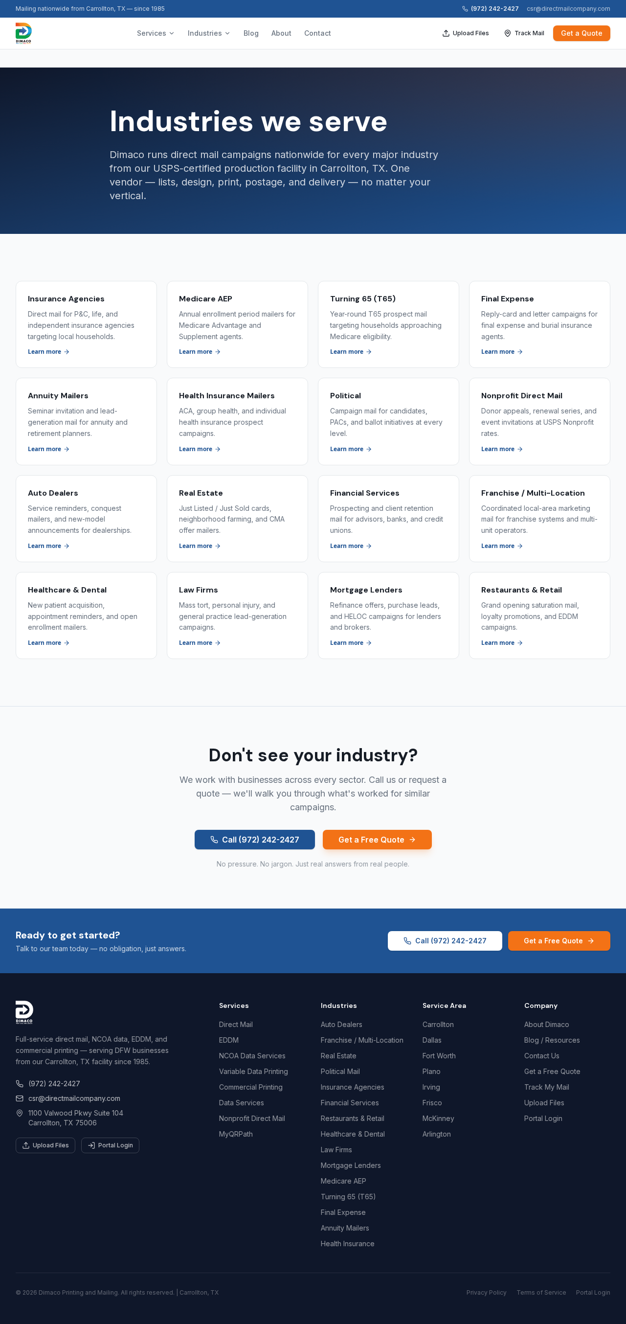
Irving (431, 1087)
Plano (432, 1071)
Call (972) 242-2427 (260, 840)
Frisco (432, 1102)
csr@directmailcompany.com (568, 8)
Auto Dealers (341, 1024)
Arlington (437, 1134)
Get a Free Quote (371, 840)
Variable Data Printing (253, 1071)
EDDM (229, 1040)
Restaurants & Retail (352, 1118)
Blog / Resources (552, 1040)
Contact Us (541, 1055)
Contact (317, 33)
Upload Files (471, 33)
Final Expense (343, 1212)
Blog (251, 33)
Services (151, 33)
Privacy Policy (487, 1292)
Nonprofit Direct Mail (252, 1118)
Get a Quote (582, 33)
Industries (205, 33)
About (281, 33)
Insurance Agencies (352, 1087)
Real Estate (339, 1055)
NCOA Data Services (252, 1055)
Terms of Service (541, 1292)
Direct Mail (236, 1024)
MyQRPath (236, 1134)
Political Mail (340, 1071)
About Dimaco (546, 1024)
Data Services (241, 1102)
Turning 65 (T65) (348, 1196)
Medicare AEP (343, 1181)
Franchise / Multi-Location (362, 1040)
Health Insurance (348, 1243)
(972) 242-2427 (495, 8)
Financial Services (350, 1102)
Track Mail (529, 33)
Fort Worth (439, 1055)
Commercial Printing (251, 1087)
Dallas (432, 1040)
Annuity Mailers (345, 1228)
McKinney (438, 1118)
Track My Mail (546, 1087)
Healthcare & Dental (353, 1134)
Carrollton (438, 1024)
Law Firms (336, 1149)
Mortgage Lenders (351, 1165)
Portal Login (115, 1145)
